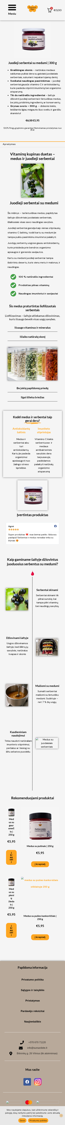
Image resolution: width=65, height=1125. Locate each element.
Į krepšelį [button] (11, 857)
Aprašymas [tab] (9, 144)
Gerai (22, 1120)
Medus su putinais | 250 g (40, 846)
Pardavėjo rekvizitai (32, 1011)
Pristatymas (32, 1000)
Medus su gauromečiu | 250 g (11, 827)
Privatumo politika (32, 979)
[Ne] (61, 1115)
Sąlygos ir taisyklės (32, 990)
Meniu (12, 13)
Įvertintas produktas (32, 515)
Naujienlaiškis (32, 1021)
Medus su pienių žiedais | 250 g (11, 898)
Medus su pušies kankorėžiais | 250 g (40, 917)
